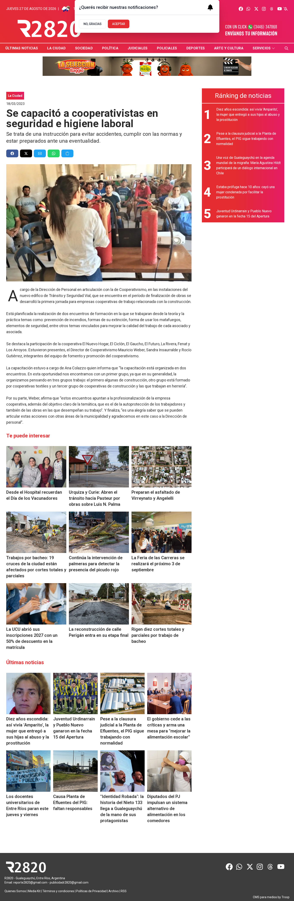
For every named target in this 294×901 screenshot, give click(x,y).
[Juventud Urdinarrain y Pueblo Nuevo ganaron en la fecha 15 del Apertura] (75, 693)
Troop (285, 897)
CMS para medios (265, 897)
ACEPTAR (118, 24)
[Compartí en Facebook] (12, 153)
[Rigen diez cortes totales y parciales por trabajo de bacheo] (162, 604)
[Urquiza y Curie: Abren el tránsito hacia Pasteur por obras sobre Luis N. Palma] (99, 466)
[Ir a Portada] (49, 28)
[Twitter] (256, 9)
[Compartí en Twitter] (26, 153)
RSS (124, 891)
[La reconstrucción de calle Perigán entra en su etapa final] (99, 604)
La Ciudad (56, 48)
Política (110, 48)
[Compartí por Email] (40, 153)
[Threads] (272, 9)
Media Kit (34, 891)
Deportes (195, 48)
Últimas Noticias (21, 48)
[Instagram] (264, 9)
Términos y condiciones (58, 891)
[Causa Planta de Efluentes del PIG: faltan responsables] (75, 771)
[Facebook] (241, 9)
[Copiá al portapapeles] (67, 153)
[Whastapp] (248, 9)
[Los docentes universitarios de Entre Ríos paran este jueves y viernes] (28, 771)
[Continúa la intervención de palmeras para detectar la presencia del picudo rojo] (99, 532)
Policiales (167, 48)
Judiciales (138, 48)
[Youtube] (279, 9)
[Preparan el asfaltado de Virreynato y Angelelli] (162, 466)
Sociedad (84, 48)
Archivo (113, 891)
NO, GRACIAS (93, 24)
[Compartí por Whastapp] (54, 153)
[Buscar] (286, 48)
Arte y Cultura (229, 48)
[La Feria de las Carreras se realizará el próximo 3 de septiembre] (162, 532)
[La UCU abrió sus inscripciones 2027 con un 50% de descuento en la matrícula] (36, 604)
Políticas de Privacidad (91, 891)
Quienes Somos (15, 891)
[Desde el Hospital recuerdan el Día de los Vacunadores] (36, 466)
